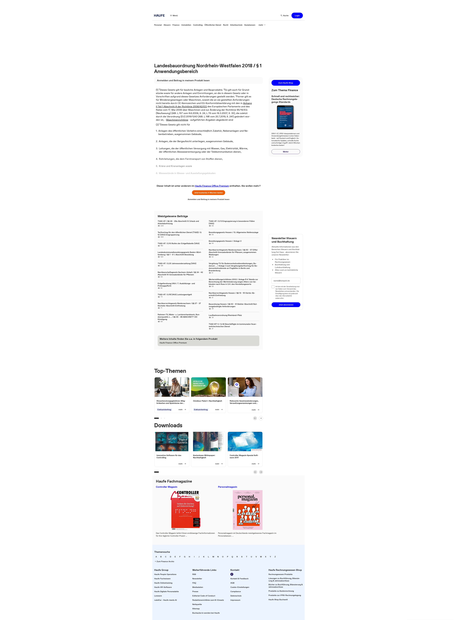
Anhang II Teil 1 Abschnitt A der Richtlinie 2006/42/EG (204, 104)
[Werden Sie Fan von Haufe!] (231, 574)
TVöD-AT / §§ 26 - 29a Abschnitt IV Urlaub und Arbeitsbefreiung (178, 222)
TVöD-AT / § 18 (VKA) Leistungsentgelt (175, 294)
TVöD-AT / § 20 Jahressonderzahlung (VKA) (177, 263)
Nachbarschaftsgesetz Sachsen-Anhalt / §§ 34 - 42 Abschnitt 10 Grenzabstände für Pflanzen (180, 273)
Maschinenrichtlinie (177, 119)
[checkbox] (273, 286)
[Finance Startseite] (160, 15)
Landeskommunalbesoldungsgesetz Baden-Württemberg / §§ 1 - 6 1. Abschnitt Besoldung (179, 253)
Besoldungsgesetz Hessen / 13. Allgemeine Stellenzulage (233, 232)
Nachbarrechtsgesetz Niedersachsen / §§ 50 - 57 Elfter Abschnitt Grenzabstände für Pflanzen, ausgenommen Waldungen (233, 252)
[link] (158, 25)
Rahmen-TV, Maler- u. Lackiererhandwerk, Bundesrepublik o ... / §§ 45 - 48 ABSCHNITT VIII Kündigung (179, 316)
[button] (297, 15)
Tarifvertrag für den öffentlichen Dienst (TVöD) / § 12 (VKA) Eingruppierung (179, 233)
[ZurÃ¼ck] (255, 418)
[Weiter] (261, 418)
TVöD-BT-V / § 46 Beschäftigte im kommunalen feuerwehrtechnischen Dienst (233, 325)
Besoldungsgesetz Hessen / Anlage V (225, 241)
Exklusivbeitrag (164, 409)
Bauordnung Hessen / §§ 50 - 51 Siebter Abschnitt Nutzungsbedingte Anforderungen (233, 305)
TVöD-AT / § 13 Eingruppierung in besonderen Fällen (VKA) (232, 222)
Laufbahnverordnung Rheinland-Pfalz (225, 315)
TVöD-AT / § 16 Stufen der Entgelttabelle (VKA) (178, 243)
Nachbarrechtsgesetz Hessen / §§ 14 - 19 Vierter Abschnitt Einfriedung (232, 294)
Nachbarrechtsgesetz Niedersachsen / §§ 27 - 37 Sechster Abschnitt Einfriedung (179, 304)
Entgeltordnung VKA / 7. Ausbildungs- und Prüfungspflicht (176, 284)
